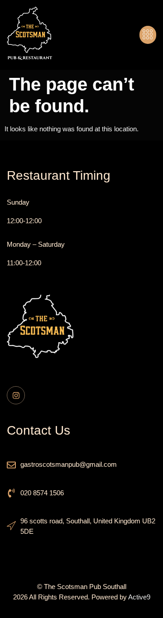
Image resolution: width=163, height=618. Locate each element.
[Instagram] (16, 395)
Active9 (139, 597)
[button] (147, 35)
